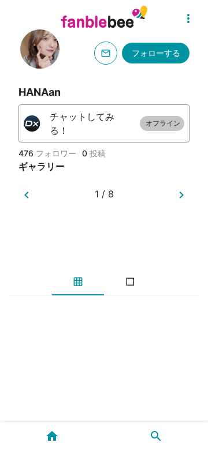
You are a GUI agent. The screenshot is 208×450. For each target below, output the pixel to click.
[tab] (78, 281)
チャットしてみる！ (115, 123)
